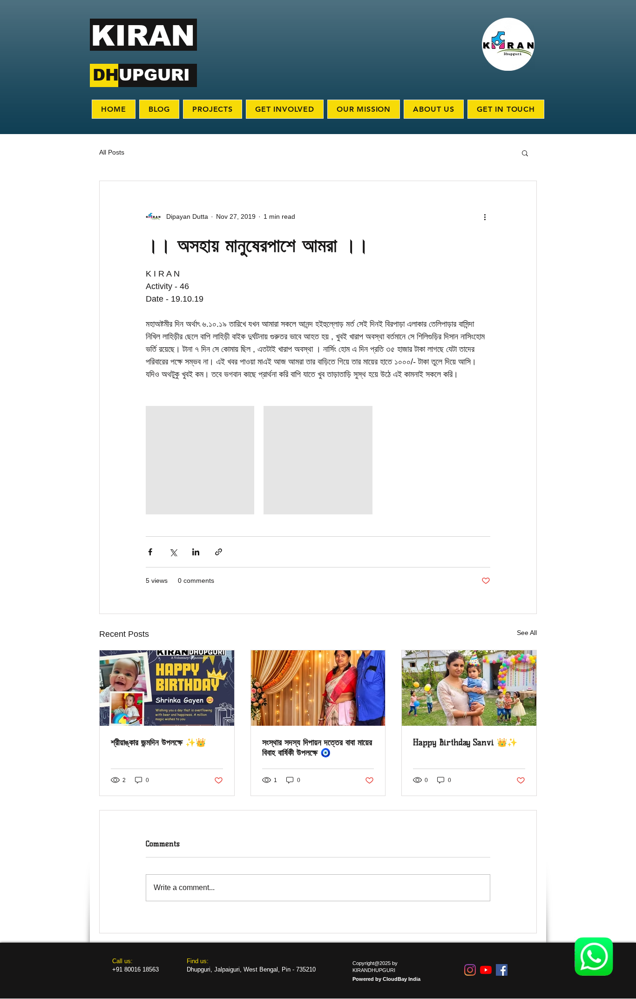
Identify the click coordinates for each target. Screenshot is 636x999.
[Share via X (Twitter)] (173, 551)
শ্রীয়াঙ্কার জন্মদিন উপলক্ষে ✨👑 (158, 742)
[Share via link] (218, 551)
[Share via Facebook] (150, 551)
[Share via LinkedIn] (195, 551)
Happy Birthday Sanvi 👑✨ (465, 742)
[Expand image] (200, 460)
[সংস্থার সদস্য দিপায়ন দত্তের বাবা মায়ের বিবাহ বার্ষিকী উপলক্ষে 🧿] (318, 688)
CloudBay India (401, 979)
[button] (525, 152)
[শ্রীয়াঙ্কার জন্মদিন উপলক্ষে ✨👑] (167, 688)
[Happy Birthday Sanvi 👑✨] (469, 688)
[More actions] (484, 216)
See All (527, 632)
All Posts (111, 152)
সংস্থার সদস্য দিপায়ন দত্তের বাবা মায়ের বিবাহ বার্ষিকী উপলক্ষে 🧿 (317, 747)
